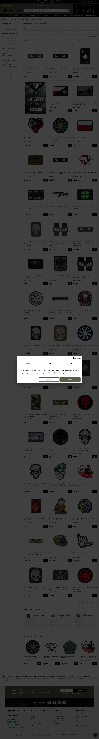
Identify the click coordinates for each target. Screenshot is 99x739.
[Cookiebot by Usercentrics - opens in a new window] (74, 358)
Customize (48, 379)
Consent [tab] (28, 363)
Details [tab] (49, 363)
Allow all (70, 379)
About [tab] (71, 363)
